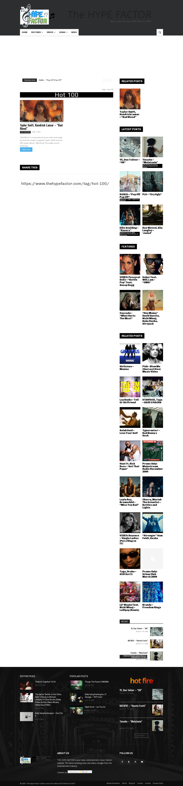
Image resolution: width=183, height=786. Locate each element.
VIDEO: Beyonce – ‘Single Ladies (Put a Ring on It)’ (129, 539)
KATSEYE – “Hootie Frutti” (138, 640)
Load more (140, 735)
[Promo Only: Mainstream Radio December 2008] (152, 450)
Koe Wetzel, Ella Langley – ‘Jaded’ (152, 230)
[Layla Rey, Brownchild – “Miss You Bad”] (130, 486)
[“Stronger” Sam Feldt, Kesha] (152, 522)
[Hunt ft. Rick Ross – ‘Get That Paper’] (130, 450)
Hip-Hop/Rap (25, 132)
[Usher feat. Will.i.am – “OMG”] (152, 264)
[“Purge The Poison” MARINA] (76, 685)
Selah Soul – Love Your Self (129, 432)
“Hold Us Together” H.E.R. (45, 682)
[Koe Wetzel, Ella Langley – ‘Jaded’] (152, 215)
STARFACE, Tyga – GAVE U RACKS (152, 401)
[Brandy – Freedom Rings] (152, 592)
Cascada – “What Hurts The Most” (127, 316)
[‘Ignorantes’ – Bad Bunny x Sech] (152, 417)
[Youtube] (142, 761)
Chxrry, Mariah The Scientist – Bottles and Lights (152, 503)
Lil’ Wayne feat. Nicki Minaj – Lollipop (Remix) (129, 607)
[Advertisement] (91, 55)
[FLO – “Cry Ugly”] (152, 181)
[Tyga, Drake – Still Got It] (130, 558)
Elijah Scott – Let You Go (95, 707)
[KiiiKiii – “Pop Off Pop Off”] (130, 181)
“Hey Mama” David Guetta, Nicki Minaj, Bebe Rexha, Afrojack (151, 318)
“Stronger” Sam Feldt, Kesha (152, 537)
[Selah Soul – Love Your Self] (130, 417)
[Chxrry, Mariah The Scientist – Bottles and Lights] (152, 486)
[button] (160, 32)
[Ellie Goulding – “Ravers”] (130, 215)
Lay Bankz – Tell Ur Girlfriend (129, 401)
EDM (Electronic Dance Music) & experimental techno (150, 166)
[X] (135, 761)
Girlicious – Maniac (127, 368)
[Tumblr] (128, 761)
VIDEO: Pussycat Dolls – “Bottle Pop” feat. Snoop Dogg (130, 281)
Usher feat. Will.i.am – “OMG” (149, 280)
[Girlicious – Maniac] (130, 353)
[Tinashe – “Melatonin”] (152, 147)
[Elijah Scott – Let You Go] (76, 710)
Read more (26, 150)
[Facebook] (122, 761)
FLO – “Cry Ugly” (152, 194)
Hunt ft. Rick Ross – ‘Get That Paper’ (129, 466)
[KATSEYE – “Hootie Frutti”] (156, 643)
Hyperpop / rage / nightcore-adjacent (129, 200)
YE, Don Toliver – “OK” (130, 161)
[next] (109, 80)
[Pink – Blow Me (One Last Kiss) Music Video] (152, 353)
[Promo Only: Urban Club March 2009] (152, 558)
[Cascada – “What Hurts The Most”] (130, 300)
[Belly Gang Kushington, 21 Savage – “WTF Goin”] (76, 697)
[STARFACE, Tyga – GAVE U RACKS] (152, 386)
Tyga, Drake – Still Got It (128, 573)
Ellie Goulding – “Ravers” (129, 229)
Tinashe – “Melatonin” (150, 161)
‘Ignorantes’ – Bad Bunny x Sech (151, 433)
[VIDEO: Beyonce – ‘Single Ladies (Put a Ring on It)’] (130, 522)
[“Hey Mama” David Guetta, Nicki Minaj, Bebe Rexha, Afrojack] (152, 300)
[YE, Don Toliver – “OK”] (130, 147)
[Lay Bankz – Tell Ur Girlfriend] (130, 386)
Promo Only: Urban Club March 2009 (149, 574)
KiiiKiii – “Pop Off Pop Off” (50, 80)
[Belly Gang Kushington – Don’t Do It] (26, 716)
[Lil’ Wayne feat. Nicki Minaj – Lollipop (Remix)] (130, 592)
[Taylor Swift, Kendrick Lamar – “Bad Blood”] (41, 111)
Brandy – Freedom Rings (151, 606)
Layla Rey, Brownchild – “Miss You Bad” (129, 502)
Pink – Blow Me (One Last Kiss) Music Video (151, 369)
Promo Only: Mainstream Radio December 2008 (152, 467)
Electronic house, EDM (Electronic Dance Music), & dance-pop (129, 234)
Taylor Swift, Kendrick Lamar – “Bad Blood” (41, 127)
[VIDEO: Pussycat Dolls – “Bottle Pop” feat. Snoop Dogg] (130, 264)
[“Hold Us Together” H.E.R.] (26, 685)
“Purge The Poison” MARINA (97, 682)
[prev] (105, 80)
